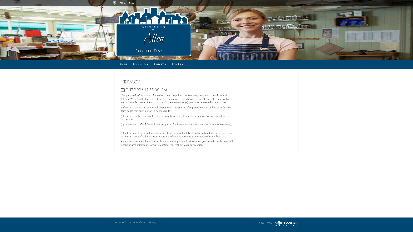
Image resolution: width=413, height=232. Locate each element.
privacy (152, 222)
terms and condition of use (130, 222)
